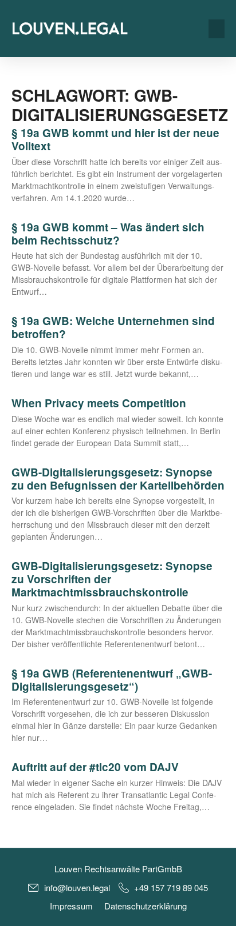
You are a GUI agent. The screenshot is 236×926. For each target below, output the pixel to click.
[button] (217, 28)
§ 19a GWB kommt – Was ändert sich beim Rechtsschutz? (107, 233)
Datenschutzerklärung (145, 906)
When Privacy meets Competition (98, 403)
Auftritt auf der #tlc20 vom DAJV (95, 767)
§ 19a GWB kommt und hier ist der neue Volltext (115, 139)
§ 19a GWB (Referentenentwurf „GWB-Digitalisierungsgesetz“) (111, 680)
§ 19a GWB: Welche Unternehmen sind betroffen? (113, 327)
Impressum (71, 906)
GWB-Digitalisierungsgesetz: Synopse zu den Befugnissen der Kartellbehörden (118, 478)
